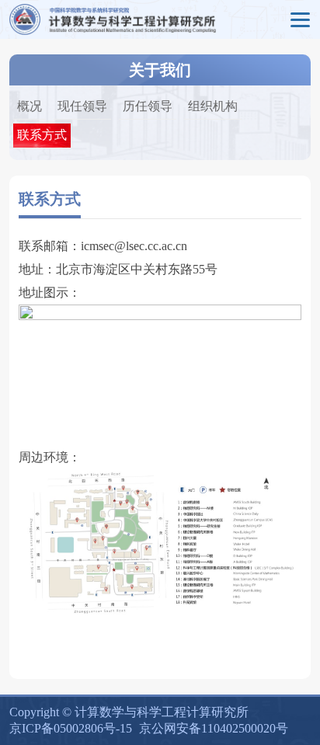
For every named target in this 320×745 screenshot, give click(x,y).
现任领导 (82, 106)
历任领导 (147, 106)
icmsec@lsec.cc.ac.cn (134, 245)
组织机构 (213, 106)
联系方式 (42, 134)
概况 (29, 106)
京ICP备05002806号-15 (70, 728)
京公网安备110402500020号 (213, 728)
